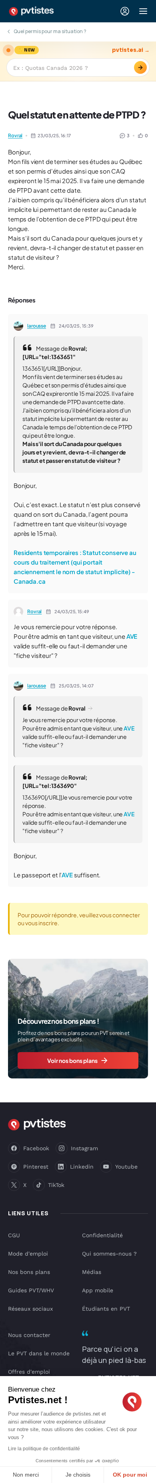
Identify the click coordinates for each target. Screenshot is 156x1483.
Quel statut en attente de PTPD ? (77, 114)
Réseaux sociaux (30, 1308)
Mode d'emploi (28, 1253)
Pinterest (35, 1166)
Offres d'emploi (29, 1371)
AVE (132, 636)
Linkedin (82, 1166)
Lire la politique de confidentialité (44, 1448)
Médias (91, 1272)
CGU (14, 1235)
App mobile (97, 1290)
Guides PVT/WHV (31, 1290)
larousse (36, 326)
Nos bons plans (29, 1272)
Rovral (15, 135)
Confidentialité (102, 1235)
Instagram (84, 1148)
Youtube (126, 1166)
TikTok (56, 1185)
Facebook (36, 1148)
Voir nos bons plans (72, 1060)
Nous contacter (29, 1335)
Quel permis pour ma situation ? (50, 31)
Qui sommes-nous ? (109, 1253)
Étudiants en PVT (106, 1308)
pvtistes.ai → (131, 50)
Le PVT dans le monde (39, 1353)
